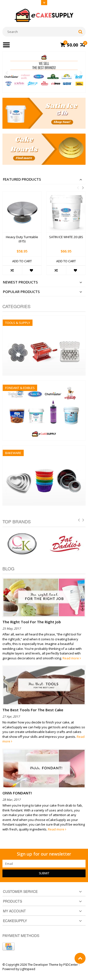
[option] (22, 236)
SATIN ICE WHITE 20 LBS (66, 237)
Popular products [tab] (21, 291)
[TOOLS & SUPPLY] (44, 318)
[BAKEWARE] (44, 448)
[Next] (81, 73)
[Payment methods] (8, 946)
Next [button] (83, 187)
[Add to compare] (12, 270)
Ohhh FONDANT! (17, 792)
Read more (71, 658)
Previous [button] (78, 187)
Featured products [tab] (22, 179)
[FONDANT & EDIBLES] (44, 383)
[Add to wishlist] (31, 270)
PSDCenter (70, 965)
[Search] (80, 32)
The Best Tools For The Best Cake (32, 709)
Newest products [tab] (20, 282)
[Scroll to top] (80, 958)
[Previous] (7, 73)
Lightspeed (27, 969)
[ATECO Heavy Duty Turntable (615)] (22, 212)
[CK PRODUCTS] (22, 544)
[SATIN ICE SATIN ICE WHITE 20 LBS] (66, 212)
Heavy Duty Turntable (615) (22, 239)
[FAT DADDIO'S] (66, 544)
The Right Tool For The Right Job (31, 621)
